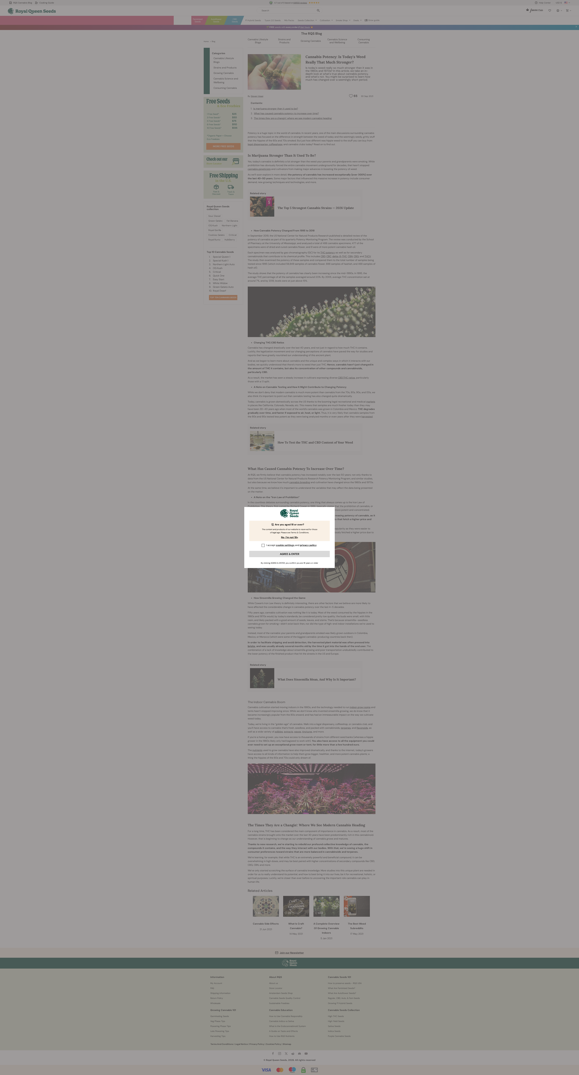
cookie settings (285, 545)
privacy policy (308, 545)
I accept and (291, 545)
